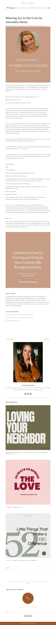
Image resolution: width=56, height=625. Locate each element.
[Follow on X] (28, 394)
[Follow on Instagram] (28, 616)
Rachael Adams (11, 25)
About (10, 581)
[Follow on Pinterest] (31, 394)
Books (28, 583)
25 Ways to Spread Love (14, 507)
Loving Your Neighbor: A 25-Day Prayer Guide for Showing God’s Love (26, 453)
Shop (46, 581)
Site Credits (34, 607)
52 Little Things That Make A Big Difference (21, 560)
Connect (40, 581)
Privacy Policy (24, 607)
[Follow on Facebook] (25, 394)
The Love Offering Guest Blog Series (33, 25)
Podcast (33, 581)
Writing (23, 581)
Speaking (16, 581)
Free (28, 581)
